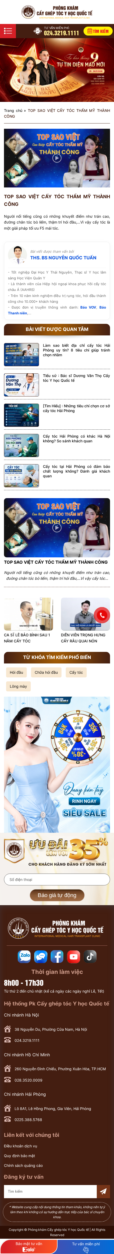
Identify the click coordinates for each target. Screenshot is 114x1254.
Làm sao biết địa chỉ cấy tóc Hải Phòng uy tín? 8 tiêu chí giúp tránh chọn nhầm (76, 350)
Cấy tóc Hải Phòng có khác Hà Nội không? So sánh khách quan (76, 438)
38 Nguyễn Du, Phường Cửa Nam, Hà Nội (51, 1029)
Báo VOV (88, 307)
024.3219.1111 (61, 31)
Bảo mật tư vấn (29, 1243)
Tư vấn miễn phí (86, 1244)
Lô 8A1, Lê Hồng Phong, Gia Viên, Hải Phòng (53, 1108)
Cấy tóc (76, 672)
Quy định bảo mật (19, 1155)
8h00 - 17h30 (23, 982)
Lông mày (18, 686)
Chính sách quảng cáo (23, 1165)
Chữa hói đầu (46, 672)
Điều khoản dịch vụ (20, 1146)
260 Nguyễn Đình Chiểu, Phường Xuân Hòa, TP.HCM (60, 1069)
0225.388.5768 (28, 1119)
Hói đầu (16, 672)
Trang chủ (13, 110)
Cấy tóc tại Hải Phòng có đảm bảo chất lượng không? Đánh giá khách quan (76, 471)
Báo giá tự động (57, 895)
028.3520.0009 (28, 1080)
